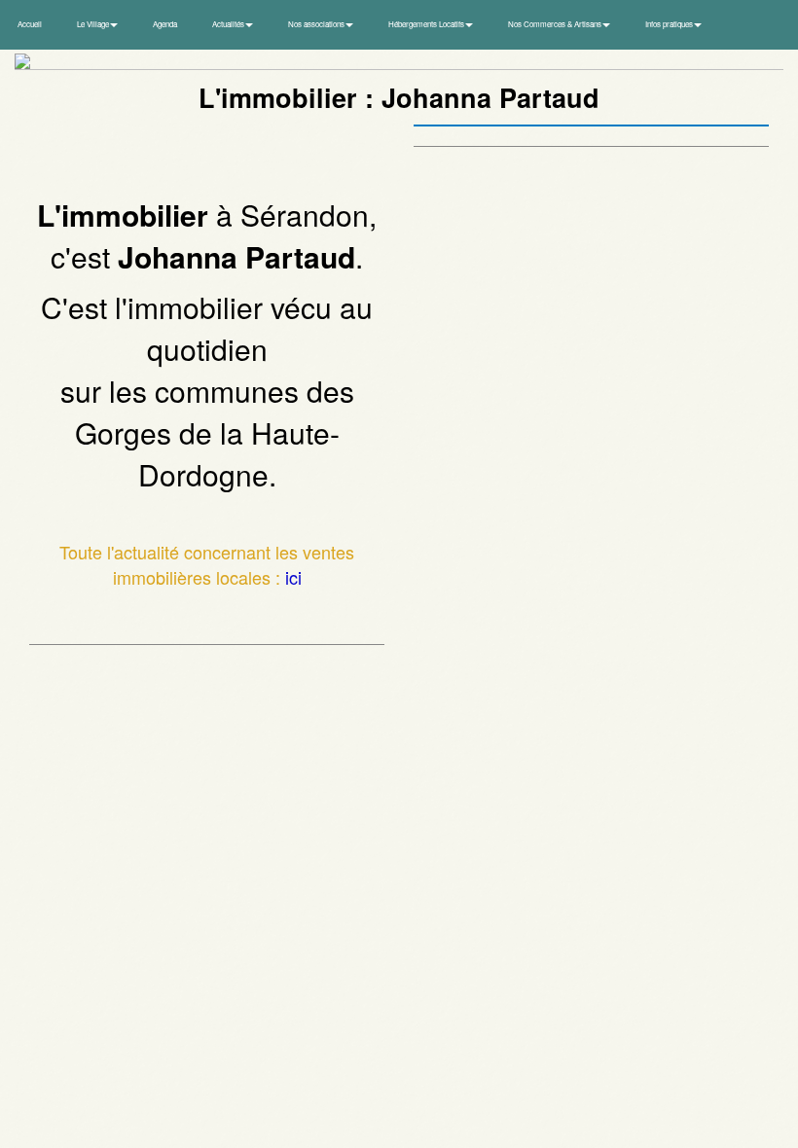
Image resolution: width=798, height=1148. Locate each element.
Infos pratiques (670, 23)
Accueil (30, 23)
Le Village (94, 23)
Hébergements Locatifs (427, 23)
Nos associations (317, 23)
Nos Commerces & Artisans (555, 23)
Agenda (165, 23)
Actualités (229, 23)
